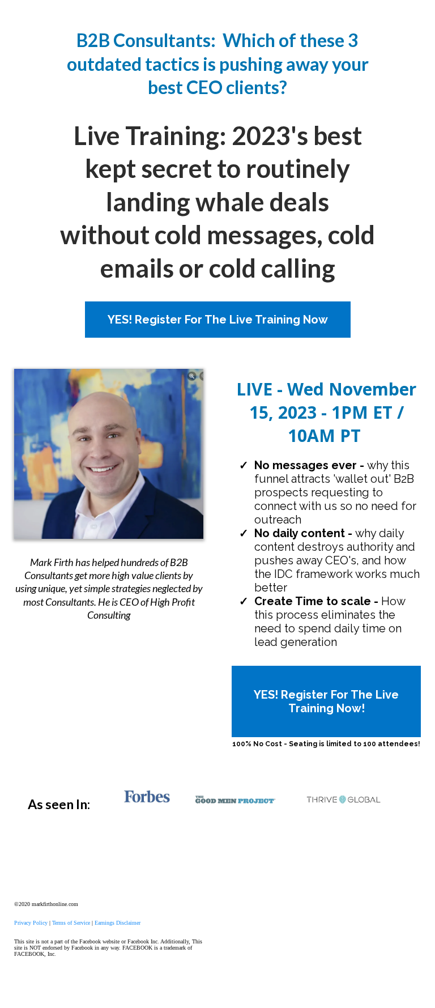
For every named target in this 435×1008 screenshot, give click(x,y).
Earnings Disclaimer (117, 923)
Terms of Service (71, 923)
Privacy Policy (31, 923)
